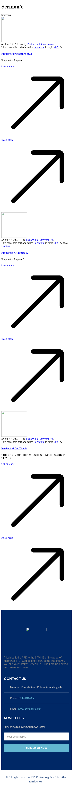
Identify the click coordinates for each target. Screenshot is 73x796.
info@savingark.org (29, 708)
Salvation (39, 47)
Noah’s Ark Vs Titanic (14, 448)
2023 (56, 47)
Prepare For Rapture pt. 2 (16, 53)
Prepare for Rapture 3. (14, 252)
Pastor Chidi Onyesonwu (40, 44)
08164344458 (27, 697)
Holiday (5, 246)
